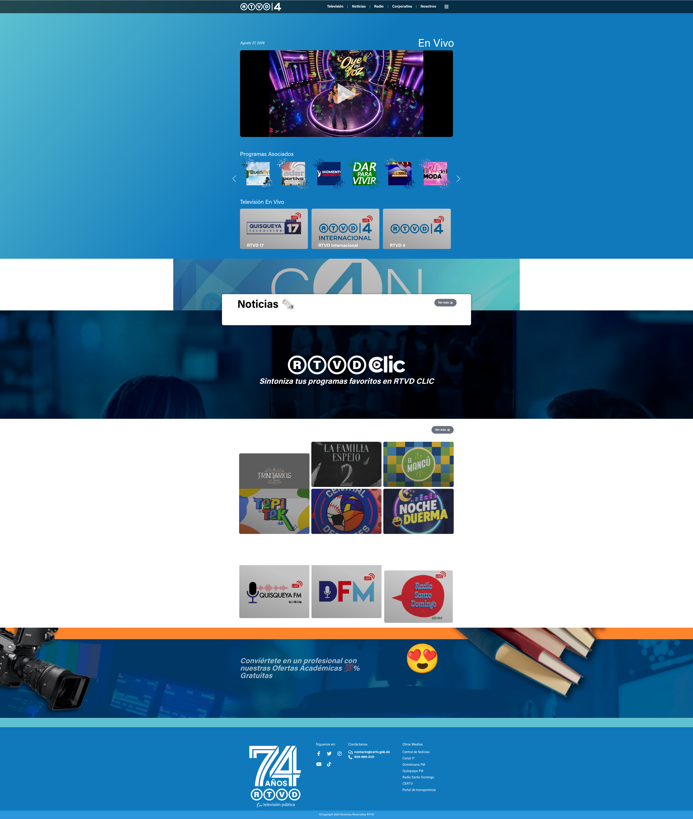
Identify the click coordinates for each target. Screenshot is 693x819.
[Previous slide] (234, 178)
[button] (447, 6)
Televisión (335, 6)
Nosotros (428, 6)
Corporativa (402, 6)
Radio (379, 6)
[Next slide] (458, 178)
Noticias (359, 6)
